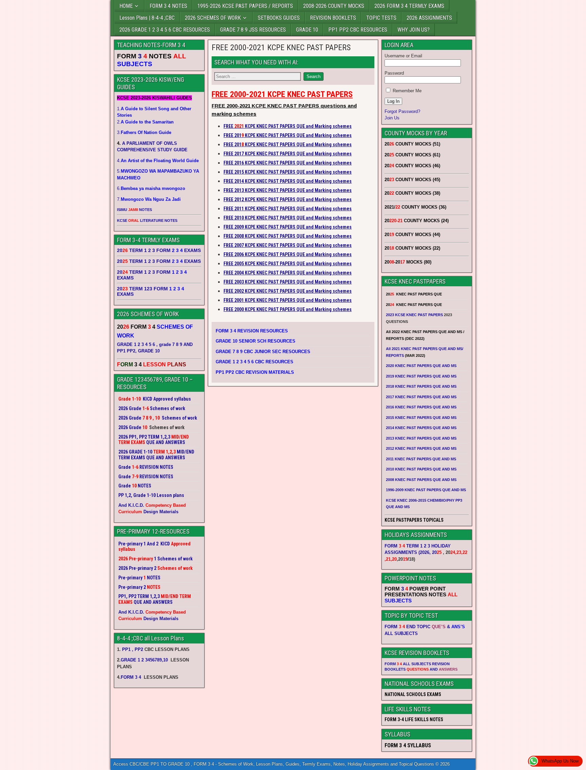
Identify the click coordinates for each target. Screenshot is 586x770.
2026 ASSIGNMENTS (429, 18)
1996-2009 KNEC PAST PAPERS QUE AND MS (426, 490)
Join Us (392, 117)
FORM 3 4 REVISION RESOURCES (252, 330)
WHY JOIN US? (413, 29)
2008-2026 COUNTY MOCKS (333, 6)
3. (144, 132)
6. (151, 188)
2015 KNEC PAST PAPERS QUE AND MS (421, 418)
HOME (126, 6)
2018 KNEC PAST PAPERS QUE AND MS (421, 386)
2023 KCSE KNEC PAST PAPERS (414, 315)
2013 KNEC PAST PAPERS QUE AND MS (421, 438)
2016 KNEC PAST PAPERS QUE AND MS (421, 407)
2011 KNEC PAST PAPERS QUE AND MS (421, 459)
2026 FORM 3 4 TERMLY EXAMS (409, 6)
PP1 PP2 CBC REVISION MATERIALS (255, 372)
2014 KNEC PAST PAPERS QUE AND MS (421, 428)
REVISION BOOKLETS (333, 18)
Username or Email (403, 55)
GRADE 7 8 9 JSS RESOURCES (253, 29)
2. (145, 121)
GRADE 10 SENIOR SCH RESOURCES (255, 341)
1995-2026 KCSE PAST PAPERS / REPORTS (245, 6)
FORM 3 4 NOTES (168, 6)
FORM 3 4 (131, 677)
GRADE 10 (307, 29)
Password (394, 73)
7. (149, 199)
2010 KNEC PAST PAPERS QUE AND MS (421, 469)
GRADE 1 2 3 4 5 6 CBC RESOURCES (254, 361)
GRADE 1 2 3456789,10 (144, 659)
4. (158, 160)
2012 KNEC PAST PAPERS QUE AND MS (421, 448)
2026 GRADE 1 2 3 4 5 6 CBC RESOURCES (164, 29)
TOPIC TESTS (381, 18)
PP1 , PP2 (132, 649)
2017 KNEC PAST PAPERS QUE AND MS (421, 397)
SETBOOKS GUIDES (279, 18)
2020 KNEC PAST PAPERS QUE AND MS (421, 366)
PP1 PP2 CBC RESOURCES (357, 29)
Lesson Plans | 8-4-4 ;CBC (147, 18)
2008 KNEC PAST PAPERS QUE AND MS (421, 480)
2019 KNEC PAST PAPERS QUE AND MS (421, 376)
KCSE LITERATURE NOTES (147, 220)
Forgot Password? (402, 111)
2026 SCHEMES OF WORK (213, 18)
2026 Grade (129, 427)
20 (437, 552)
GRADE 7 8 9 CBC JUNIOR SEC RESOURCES (263, 351)
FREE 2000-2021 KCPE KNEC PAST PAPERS (281, 47)
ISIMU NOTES (134, 210)
